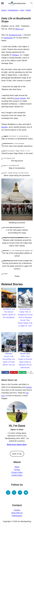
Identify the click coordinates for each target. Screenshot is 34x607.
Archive (17, 470)
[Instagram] (14, 492)
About (17, 467)
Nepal (28, 10)
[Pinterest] (20, 492)
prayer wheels (20, 98)
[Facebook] (8, 492)
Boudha (4, 127)
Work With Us (17, 513)
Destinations (13, 10)
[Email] (26, 492)
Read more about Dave (17, 444)
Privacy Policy (17, 472)
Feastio (29, 387)
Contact (17, 510)
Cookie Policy (17, 475)
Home (3, 10)
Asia (22, 10)
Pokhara (15, 55)
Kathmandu (8, 38)
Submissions (17, 516)
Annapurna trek (15, 35)
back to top (17, 454)
